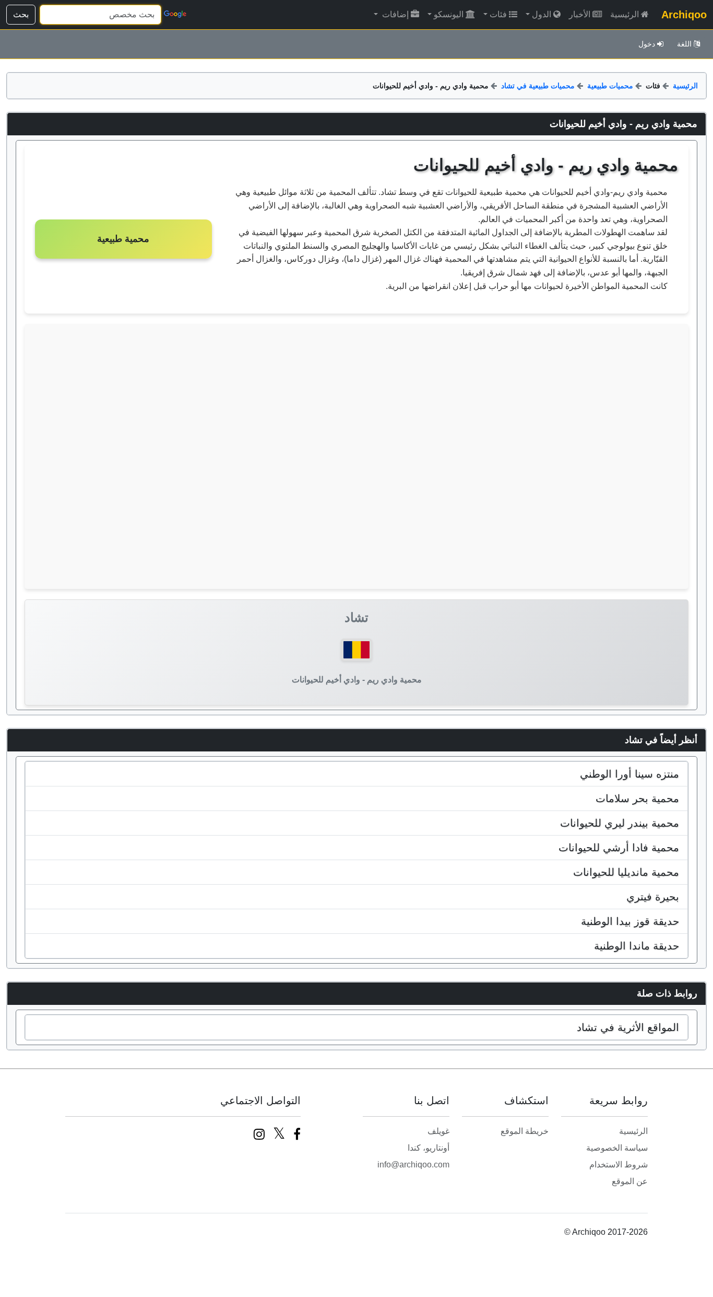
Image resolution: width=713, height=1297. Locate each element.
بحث (21, 14)
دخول (646, 44)
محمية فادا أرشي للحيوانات (618, 847)
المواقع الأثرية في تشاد (628, 1027)
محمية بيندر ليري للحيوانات (619, 823)
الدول (541, 14)
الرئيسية (624, 14)
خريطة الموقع (525, 1131)
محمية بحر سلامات (637, 798)
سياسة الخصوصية (617, 1147)
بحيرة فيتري (652, 896)
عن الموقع (630, 1181)
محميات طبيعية (610, 86)
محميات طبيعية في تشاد (538, 86)
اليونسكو (449, 14)
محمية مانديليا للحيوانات (626, 872)
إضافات (394, 14)
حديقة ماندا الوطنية (636, 946)
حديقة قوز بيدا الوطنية (630, 921)
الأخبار (579, 14)
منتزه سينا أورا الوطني (629, 774)
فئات (498, 14)
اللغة (684, 44)
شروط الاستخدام (618, 1164)
